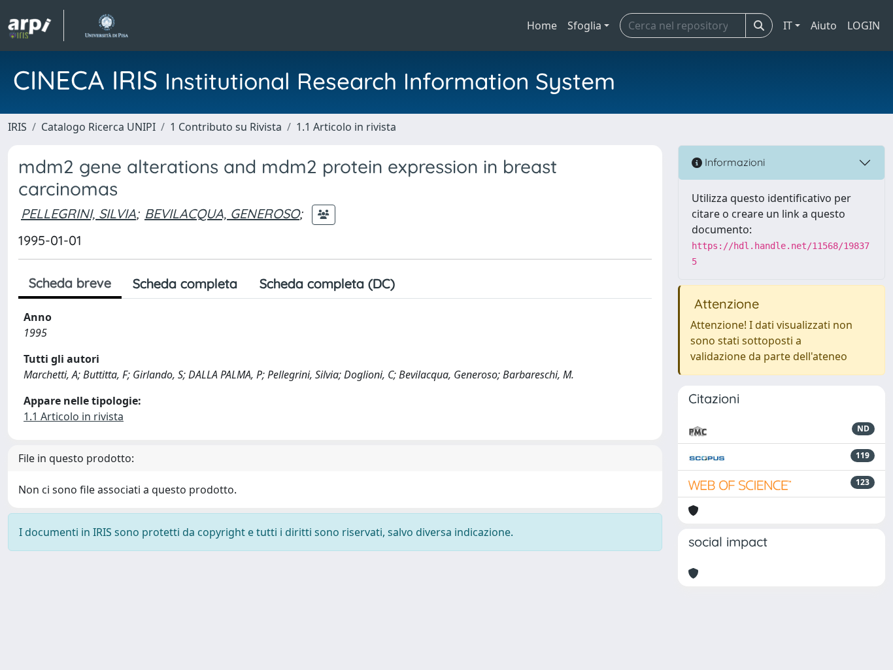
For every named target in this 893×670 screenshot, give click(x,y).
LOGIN (863, 25)
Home (542, 25)
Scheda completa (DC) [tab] (327, 283)
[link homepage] (36, 25)
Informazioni (733, 162)
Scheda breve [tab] (70, 283)
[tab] (417, 283)
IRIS (17, 127)
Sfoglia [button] (584, 25)
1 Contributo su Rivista (226, 127)
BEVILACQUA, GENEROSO (221, 213)
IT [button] (787, 25)
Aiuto (824, 25)
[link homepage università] (106, 25)
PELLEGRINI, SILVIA (78, 213)
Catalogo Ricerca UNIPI (98, 127)
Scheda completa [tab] (185, 283)
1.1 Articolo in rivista (346, 127)
